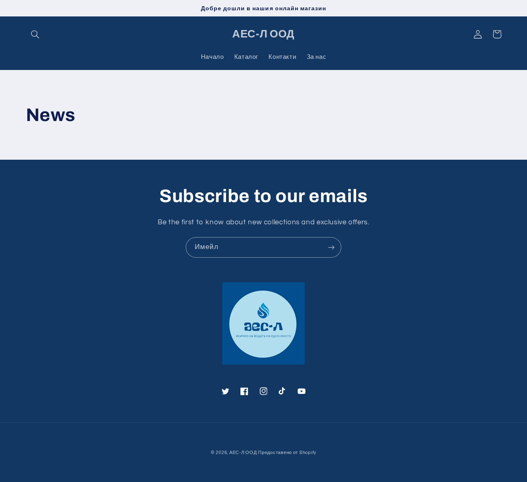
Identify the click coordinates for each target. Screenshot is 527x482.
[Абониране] (331, 247)
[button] (35, 34)
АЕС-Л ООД (243, 452)
